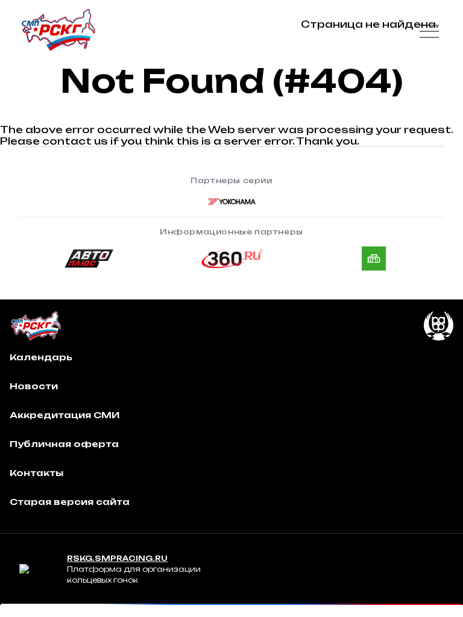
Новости (34, 386)
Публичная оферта (64, 444)
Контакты (36, 473)
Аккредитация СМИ (64, 415)
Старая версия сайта (70, 501)
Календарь (41, 357)
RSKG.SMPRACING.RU (117, 558)
